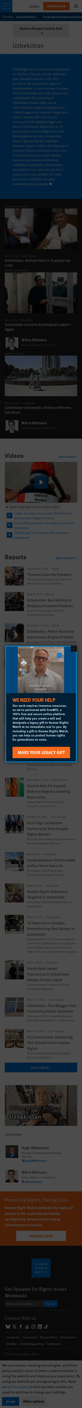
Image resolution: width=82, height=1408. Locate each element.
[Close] (74, 649)
